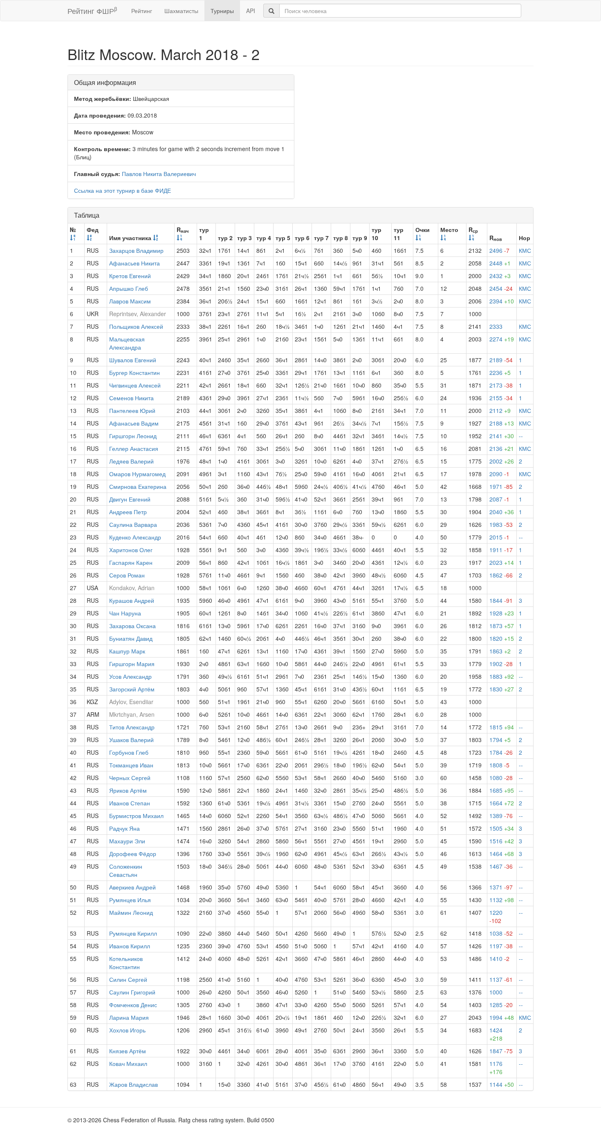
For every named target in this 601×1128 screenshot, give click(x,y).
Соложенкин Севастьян (125, 870)
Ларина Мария (129, 1017)
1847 (501, 1051)
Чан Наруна (125, 613)
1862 (501, 575)
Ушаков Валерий (131, 740)
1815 (501, 727)
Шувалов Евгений (132, 360)
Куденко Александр (135, 537)
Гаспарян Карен (130, 562)
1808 (499, 765)
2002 (501, 461)
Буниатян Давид (130, 638)
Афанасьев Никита (134, 263)
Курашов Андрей (131, 600)
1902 (501, 664)
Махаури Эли (127, 841)
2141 (501, 436)
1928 (501, 613)
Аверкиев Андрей (132, 887)
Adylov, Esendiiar (131, 702)
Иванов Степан (129, 803)
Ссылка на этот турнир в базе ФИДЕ (122, 190)
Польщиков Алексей (136, 326)
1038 (501, 933)
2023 (501, 562)
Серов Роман (127, 575)
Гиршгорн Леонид (133, 436)
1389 (501, 815)
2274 (501, 339)
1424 (495, 1034)
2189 (501, 360)
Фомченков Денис (133, 1005)
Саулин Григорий (132, 992)
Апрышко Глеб (128, 288)
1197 (501, 946)
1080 (501, 778)
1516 (501, 841)
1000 (495, 992)
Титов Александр (132, 727)
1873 (501, 626)
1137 (501, 979)
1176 (495, 1067)
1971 (501, 486)
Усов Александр (130, 676)
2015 (499, 537)
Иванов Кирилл (129, 946)
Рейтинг (141, 11)
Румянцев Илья (130, 900)
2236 (500, 372)
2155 (501, 398)
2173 (501, 385)
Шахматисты (181, 11)
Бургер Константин (134, 372)
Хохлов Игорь (127, 1030)
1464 (501, 853)
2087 (499, 499)
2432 (500, 276)
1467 (501, 866)
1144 (501, 1084)
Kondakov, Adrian (132, 588)
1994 (501, 1017)
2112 (500, 410)
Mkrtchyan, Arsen (132, 714)
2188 (501, 423)
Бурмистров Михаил (136, 815)
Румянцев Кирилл (133, 933)
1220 (495, 916)
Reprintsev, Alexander (137, 314)
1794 (500, 740)
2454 (501, 288)
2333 (495, 326)
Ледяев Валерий (131, 461)
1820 (501, 638)
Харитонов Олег (130, 550)
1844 (501, 600)
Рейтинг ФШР (92, 10)
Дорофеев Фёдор (132, 853)
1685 (501, 790)
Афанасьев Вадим (134, 423)
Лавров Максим (130, 301)
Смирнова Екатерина (137, 486)
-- (521, 436)
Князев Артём (127, 1051)
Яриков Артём (128, 790)
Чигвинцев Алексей (135, 385)
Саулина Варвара (133, 524)
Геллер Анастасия (133, 448)
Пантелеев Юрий (132, 410)
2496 (499, 250)
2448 (500, 263)
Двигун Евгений (129, 499)
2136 (501, 448)
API (250, 11)
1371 (501, 887)
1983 (501, 524)
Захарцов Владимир (136, 250)
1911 (501, 550)
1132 (501, 900)
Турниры (222, 11)
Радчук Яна (124, 828)
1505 (501, 828)
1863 (500, 651)
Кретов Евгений (130, 276)
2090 (499, 474)
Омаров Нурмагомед (137, 474)
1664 (501, 803)
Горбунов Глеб (128, 752)
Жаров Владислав (133, 1084)
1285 (501, 1005)
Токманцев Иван (131, 765)
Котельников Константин (126, 962)
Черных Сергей (129, 778)
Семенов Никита (131, 398)
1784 (501, 752)
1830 (501, 689)
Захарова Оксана (132, 626)
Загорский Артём (132, 689)
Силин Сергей (128, 979)
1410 (499, 958)
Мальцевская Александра (127, 343)
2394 (501, 301)
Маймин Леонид (131, 912)
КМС (525, 250)
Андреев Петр (128, 512)
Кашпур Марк (127, 651)
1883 (501, 676)
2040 (501, 512)
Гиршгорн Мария (132, 664)
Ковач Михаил (128, 1063)
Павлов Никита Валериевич (159, 173)
